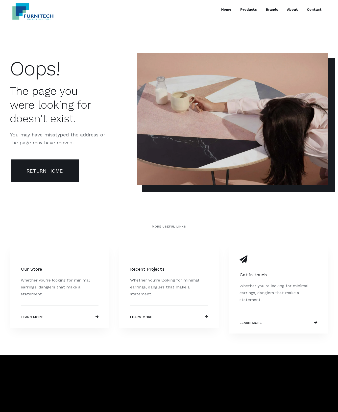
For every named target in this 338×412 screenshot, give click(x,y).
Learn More (32, 317)
